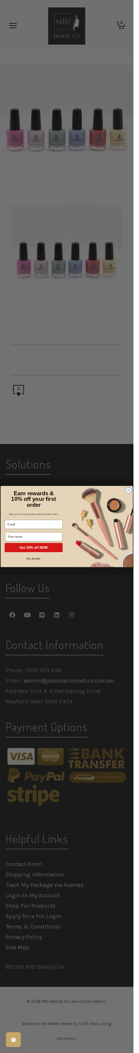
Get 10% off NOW (34, 548)
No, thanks (34, 558)
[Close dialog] (129, 490)
